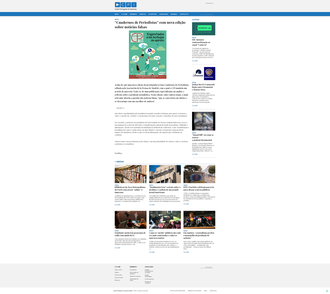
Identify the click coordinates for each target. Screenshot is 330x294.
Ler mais (194, 60)
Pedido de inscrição (135, 276)
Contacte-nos (210, 3)
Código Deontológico (148, 275)
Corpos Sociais (119, 277)
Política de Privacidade (177, 290)
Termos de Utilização (194, 290)
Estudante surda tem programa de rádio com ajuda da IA (130, 234)
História (117, 272)
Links (205, 290)
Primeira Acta (118, 275)
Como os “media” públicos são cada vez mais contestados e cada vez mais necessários (165, 235)
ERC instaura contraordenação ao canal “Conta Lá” (201, 42)
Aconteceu (152, 14)
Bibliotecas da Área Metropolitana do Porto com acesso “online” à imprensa (130, 190)
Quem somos (118, 269)
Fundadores (133, 269)
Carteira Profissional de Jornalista (149, 271)
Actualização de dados (134, 279)
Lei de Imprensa (149, 279)
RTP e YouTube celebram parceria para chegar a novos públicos (198, 188)
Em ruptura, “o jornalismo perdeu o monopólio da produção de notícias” (198, 235)
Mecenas (174, 14)
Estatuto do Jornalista (148, 282)
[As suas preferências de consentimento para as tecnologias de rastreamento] (327, 291)
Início (117, 14)
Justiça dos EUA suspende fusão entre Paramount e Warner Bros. (203, 87)
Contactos (184, 14)
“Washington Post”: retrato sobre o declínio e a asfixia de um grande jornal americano (164, 190)
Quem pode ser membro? (134, 273)
